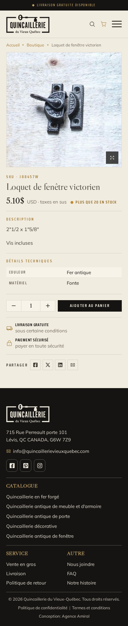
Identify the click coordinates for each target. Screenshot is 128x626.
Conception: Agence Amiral (64, 616)
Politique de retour (26, 583)
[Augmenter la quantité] (47, 305)
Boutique (35, 44)
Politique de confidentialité (42, 607)
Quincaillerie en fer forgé (32, 497)
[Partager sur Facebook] (35, 365)
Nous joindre (80, 564)
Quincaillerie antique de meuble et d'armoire (53, 506)
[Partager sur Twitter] (48, 365)
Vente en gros (21, 564)
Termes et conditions (91, 607)
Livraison (16, 573)
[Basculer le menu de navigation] (117, 24)
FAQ (71, 573)
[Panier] (104, 24)
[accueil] (28, 24)
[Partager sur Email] (72, 365)
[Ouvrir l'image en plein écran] (112, 157)
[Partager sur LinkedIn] (60, 365)
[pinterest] (25, 465)
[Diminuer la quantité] (14, 305)
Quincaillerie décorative (31, 526)
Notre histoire (81, 583)
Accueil (13, 44)
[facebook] (12, 465)
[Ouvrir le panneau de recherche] (92, 24)
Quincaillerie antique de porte (38, 516)
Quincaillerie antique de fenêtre (40, 536)
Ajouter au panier (90, 305)
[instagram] (39, 465)
